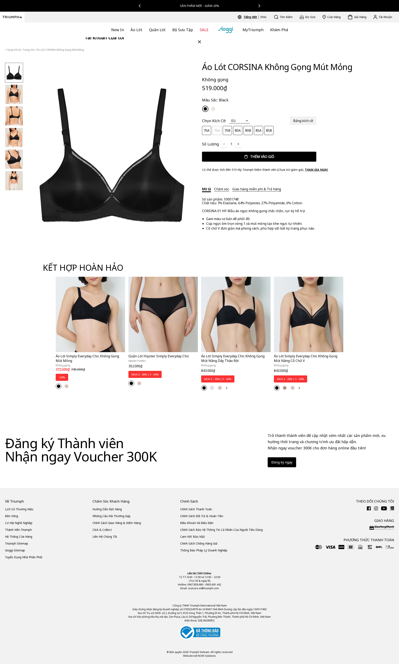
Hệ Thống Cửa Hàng (18, 537)
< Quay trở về (13, 50)
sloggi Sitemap (15, 550)
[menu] (255, 17)
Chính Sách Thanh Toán (196, 509)
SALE (204, 29)
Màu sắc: (215, 99)
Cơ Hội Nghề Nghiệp (18, 523)
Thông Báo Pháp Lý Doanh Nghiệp (203, 550)
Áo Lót (136, 29)
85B (269, 130)
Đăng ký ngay (281, 462)
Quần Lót (157, 29)
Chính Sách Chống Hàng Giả (198, 543)
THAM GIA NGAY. (316, 170)
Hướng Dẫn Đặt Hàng (107, 509)
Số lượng (210, 143)
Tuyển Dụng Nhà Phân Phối (23, 557)
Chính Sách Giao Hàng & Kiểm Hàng (116, 523)
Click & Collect (102, 530)
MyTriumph (253, 29)
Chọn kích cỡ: (214, 120)
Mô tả (206, 189)
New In (117, 29)
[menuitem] (251, 17)
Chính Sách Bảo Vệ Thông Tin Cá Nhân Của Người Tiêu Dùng (221, 530)
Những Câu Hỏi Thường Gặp (111, 516)
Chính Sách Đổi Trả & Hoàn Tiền (201, 516)
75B (227, 130)
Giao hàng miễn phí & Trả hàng (256, 189)
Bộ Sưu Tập (182, 29)
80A (238, 130)
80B (248, 130)
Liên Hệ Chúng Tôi (104, 537)
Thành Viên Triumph (18, 530)
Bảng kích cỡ (303, 120)
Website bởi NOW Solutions (199, 656)
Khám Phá (279, 29)
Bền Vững (11, 516)
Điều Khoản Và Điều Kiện (196, 523)
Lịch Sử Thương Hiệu (19, 509)
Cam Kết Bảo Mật (192, 537)
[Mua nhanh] (119, 352)
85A (258, 130)
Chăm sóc (221, 189)
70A (206, 130)
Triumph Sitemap (16, 543)
